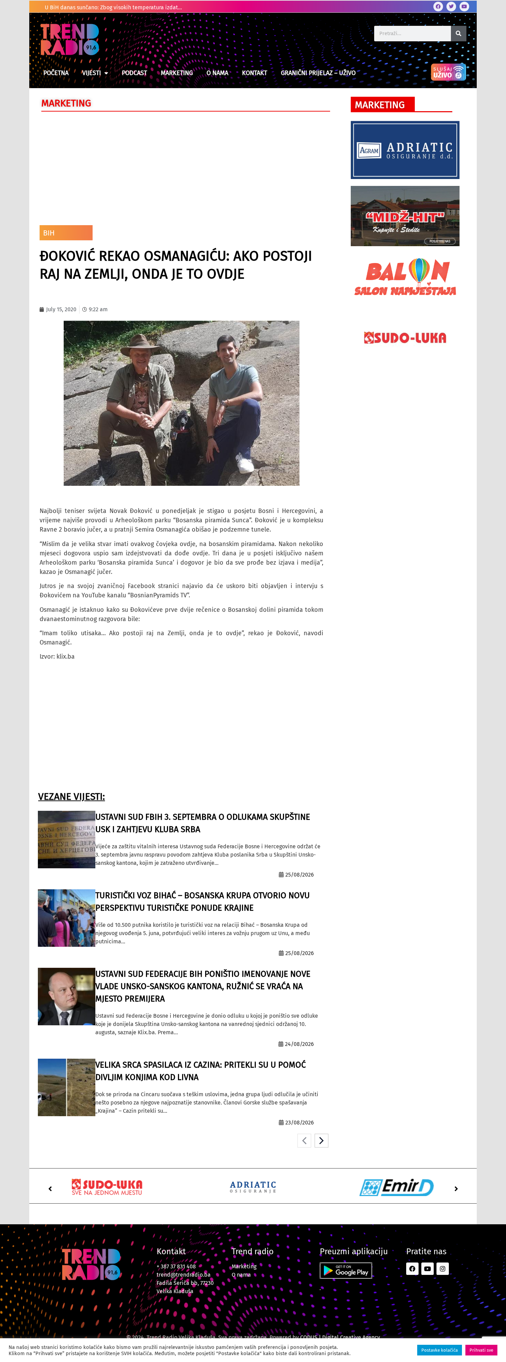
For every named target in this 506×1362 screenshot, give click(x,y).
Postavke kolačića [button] (439, 1350)
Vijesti (91, 73)
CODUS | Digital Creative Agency (340, 1337)
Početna (55, 73)
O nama (217, 73)
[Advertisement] (181, 166)
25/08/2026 (299, 874)
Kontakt (254, 73)
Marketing (177, 73)
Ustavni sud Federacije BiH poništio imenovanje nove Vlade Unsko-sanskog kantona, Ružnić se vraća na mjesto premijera (202, 986)
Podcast (134, 73)
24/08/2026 (299, 1044)
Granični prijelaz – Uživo (318, 73)
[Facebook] (438, 6)
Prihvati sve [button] (481, 1350)
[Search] (458, 33)
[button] (50, 1189)
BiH (49, 233)
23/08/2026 (299, 1122)
